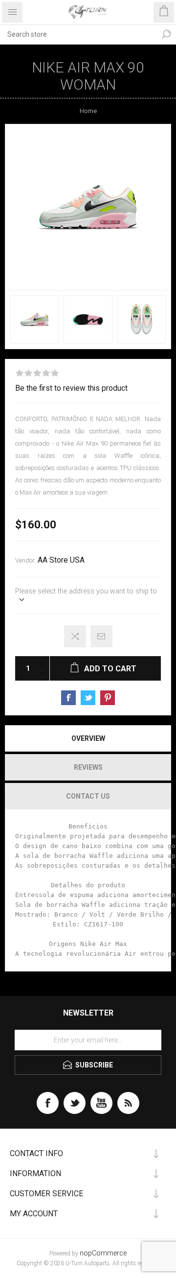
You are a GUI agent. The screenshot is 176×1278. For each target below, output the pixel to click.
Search (166, 34)
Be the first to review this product (71, 388)
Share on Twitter (88, 697)
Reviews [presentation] (88, 767)
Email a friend (101, 636)
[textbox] (78, 34)
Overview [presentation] (88, 738)
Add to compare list (75, 636)
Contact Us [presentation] (88, 796)
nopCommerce (103, 1253)
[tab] (88, 738)
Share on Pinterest (107, 697)
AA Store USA (61, 560)
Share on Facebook (68, 697)
